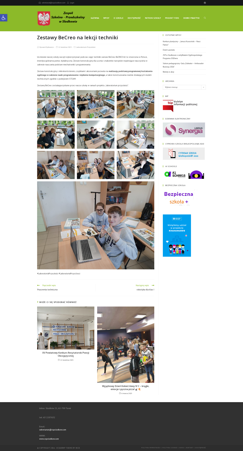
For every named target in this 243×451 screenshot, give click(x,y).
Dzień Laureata (169, 50)
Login (72, 3)
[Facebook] (204, 2)
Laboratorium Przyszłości (85, 47)
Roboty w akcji (168, 72)
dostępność (200, 448)
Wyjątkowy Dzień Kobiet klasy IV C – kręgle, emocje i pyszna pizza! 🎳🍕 (125, 388)
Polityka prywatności (150, 448)
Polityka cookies (169, 448)
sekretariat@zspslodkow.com (53, 3)
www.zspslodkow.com (49, 438)
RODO (181, 448)
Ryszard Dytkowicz (47, 47)
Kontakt (189, 448)
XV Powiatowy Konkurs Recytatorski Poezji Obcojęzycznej (65, 354)
